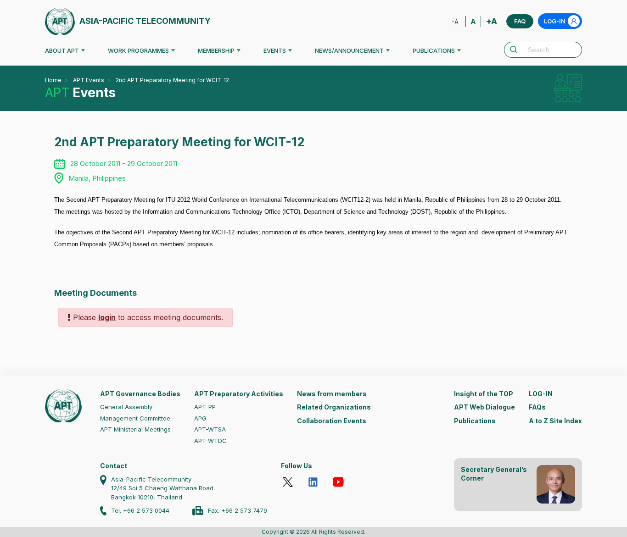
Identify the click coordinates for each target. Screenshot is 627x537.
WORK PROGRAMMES (138, 50)
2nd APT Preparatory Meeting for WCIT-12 (172, 80)
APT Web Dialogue (484, 407)
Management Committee (135, 418)
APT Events (88, 80)
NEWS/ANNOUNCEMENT (349, 50)
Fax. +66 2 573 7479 (237, 510)
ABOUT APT (62, 50)
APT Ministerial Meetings (135, 429)
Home (53, 80)
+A (491, 21)
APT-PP (205, 406)
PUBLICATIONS (434, 50)
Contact (113, 466)
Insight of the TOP (483, 394)
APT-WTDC (210, 440)
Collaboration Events (331, 421)
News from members (332, 394)
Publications (475, 421)
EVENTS (274, 50)
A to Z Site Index (555, 421)
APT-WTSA (210, 429)
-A (455, 22)
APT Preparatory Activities (238, 394)
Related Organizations (334, 407)
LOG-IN (554, 21)
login (107, 317)
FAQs (537, 407)
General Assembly (126, 406)
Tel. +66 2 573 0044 (140, 510)
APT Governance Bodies (140, 394)
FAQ (520, 21)
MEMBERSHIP (216, 50)
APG (200, 418)
